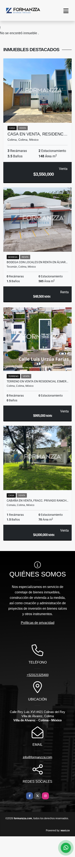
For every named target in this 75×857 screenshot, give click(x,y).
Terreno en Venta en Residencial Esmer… (37, 381)
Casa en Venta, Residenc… (38, 134)
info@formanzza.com (37, 757)
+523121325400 (38, 675)
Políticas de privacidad (37, 622)
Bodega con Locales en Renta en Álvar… (37, 262)
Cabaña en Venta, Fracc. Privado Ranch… (37, 500)
